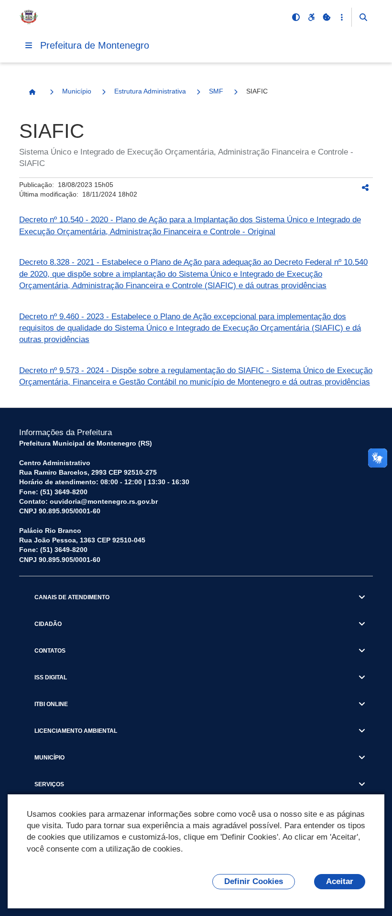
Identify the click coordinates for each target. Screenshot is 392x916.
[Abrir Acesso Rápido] (341, 17)
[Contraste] (296, 17)
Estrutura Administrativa (150, 91)
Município (76, 91)
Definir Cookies (253, 881)
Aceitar (339, 881)
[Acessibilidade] (311, 17)
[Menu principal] (28, 45)
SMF (216, 91)
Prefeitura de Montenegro (94, 45)
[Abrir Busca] (363, 17)
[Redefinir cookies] (326, 17)
